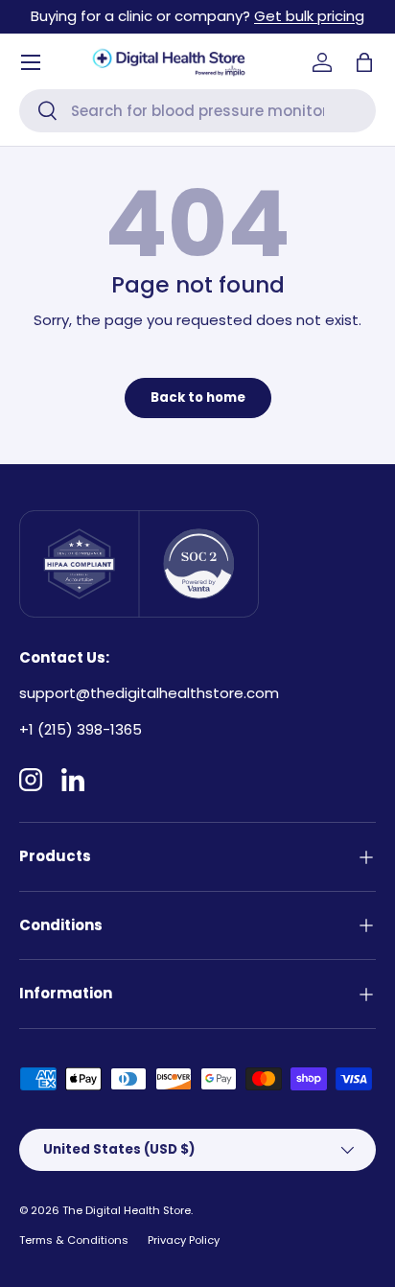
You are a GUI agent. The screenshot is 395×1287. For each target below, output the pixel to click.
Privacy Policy (184, 1240)
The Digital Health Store (126, 1210)
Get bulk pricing (309, 16)
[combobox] (197, 110)
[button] (364, 62)
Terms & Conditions (73, 1240)
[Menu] (31, 62)
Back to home (198, 397)
